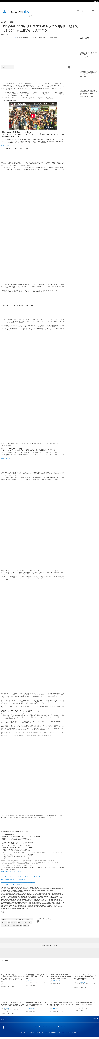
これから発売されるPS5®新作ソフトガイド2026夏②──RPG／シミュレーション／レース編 (88, 53)
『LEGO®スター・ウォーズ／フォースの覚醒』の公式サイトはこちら (18, 882)
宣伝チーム (6, 1008)
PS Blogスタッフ (10, 67)
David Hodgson (80, 1006)
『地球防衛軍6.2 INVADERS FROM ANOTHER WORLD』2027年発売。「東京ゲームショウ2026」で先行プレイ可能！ (88, 92)
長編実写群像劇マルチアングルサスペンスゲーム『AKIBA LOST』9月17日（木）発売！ (37, 976)
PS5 (7, 16)
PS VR (13, 16)
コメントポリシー (73, 1032)
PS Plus (24, 16)
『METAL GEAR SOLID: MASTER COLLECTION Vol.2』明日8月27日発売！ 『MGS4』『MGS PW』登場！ (61, 976)
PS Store (18, 16)
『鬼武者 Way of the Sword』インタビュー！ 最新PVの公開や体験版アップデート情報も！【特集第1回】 (88, 73)
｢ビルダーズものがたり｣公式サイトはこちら (12, 145)
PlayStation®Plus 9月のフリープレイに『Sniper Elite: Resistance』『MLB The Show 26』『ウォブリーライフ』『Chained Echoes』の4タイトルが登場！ (12, 978)
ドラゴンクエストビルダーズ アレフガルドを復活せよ (12, 925)
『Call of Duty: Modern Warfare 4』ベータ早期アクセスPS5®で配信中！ (85, 1003)
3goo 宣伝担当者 (57, 1008)
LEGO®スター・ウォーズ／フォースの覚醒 (9, 919)
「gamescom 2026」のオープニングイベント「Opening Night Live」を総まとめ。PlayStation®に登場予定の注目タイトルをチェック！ (85, 977)
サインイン (83, 11)
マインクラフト (26, 925)
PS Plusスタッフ (8, 984)
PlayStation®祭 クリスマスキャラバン (26, 919)
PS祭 (9, 922)
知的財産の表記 (52, 1032)
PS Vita (3, 922)
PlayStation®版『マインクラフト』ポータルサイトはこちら (16, 879)
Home (3, 16)
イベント (19, 922)
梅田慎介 (30, 980)
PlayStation (18, 11)
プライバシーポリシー (41, 1032)
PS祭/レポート (14, 922)
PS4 (10, 16)
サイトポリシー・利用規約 (27, 1032)
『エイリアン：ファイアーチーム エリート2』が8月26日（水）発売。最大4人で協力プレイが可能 (61, 1004)
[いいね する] (88, 57)
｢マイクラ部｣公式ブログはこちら (9, 458)
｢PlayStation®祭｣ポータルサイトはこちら (11, 871)
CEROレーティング (62, 1032)
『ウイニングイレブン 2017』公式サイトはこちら (13, 884)
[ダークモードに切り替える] (78, 11)
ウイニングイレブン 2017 (27, 922)
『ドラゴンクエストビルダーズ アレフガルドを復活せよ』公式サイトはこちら (20, 877)
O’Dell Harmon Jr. (81, 982)
